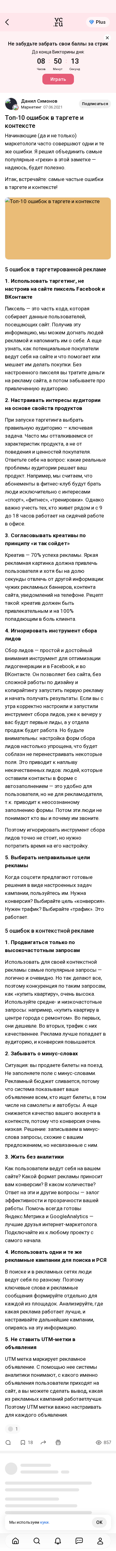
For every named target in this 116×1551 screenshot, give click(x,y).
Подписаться (95, 103)
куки (44, 1522)
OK (99, 1522)
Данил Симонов (39, 101)
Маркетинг (31, 107)
